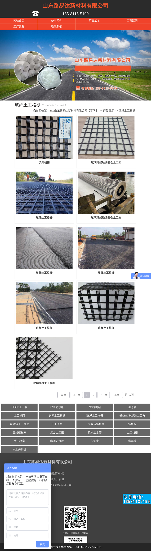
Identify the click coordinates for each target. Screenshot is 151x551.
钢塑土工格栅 (57, 415)
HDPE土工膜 (19, 407)
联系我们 (56, 26)
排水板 (132, 424)
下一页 (103, 395)
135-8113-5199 (75, 13)
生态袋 (132, 407)
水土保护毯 (19, 449)
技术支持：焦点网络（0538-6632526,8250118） (75, 547)
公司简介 (56, 20)
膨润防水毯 (57, 441)
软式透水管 (95, 432)
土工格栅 (132, 432)
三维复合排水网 (94, 424)
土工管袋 (57, 424)
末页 (116, 395)
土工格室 (19, 441)
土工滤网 (19, 415)
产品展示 (94, 20)
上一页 (76, 395)
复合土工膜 (57, 432)
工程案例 (132, 20)
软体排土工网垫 (19, 424)
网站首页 (18, 20)
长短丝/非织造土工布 (132, 415)
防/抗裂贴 (95, 407)
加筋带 (95, 441)
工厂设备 (18, 26)
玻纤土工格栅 (127, 110)
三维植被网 (19, 432)
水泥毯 (132, 441)
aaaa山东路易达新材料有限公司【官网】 (74, 110)
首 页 (63, 395)
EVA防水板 (57, 407)
